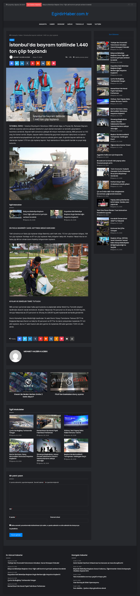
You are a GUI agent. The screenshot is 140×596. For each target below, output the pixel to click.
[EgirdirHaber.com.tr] (70, 13)
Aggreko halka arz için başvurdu (110, 155)
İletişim (98, 24)
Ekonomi (61, 24)
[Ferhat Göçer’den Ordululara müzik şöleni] (103, 185)
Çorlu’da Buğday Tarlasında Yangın (20, 431)
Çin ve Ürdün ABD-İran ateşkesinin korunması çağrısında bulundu (110, 192)
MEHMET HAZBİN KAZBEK (21, 57)
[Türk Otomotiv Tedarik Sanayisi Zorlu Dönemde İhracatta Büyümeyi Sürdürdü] (103, 172)
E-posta (12, 517)
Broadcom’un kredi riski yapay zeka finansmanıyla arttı (111, 162)
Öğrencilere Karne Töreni (120, 145)
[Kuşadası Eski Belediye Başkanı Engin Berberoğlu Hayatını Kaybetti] (56, 214)
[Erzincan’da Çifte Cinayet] (103, 231)
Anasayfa (43, 24)
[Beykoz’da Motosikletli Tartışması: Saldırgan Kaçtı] (76, 445)
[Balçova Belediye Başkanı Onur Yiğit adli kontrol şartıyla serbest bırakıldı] (16, 214)
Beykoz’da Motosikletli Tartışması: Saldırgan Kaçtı (75, 455)
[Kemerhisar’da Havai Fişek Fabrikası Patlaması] (49, 421)
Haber (52, 24)
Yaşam (89, 24)
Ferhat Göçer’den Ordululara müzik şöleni (120, 183)
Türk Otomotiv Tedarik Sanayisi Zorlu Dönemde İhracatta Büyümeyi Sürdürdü (120, 172)
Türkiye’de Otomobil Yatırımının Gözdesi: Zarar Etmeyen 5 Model (120, 44)
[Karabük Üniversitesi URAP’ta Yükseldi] (103, 221)
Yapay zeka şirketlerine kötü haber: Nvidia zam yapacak (120, 202)
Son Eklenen (114, 34)
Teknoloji (80, 24)
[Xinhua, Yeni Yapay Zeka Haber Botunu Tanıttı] (76, 421)
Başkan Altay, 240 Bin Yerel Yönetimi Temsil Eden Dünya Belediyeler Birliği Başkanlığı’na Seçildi (120, 242)
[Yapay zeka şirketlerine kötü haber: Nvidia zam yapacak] (103, 203)
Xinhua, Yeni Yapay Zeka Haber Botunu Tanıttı (73, 431)
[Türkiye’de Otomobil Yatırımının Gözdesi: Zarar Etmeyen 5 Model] (103, 45)
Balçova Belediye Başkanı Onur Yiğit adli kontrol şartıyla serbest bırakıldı (35, 214)
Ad (10, 509)
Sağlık (70, 24)
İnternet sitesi (55, 517)
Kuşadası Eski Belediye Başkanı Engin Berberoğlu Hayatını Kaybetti (65, 4)
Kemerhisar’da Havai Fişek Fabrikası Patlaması (47, 431)
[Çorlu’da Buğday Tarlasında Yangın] (21, 421)
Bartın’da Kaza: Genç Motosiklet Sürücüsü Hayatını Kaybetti (21, 456)
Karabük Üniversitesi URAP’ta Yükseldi (119, 219)
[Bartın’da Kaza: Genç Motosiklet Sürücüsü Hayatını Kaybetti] (21, 445)
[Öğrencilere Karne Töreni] (103, 148)
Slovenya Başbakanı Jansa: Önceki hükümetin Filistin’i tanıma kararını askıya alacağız (48, 457)
